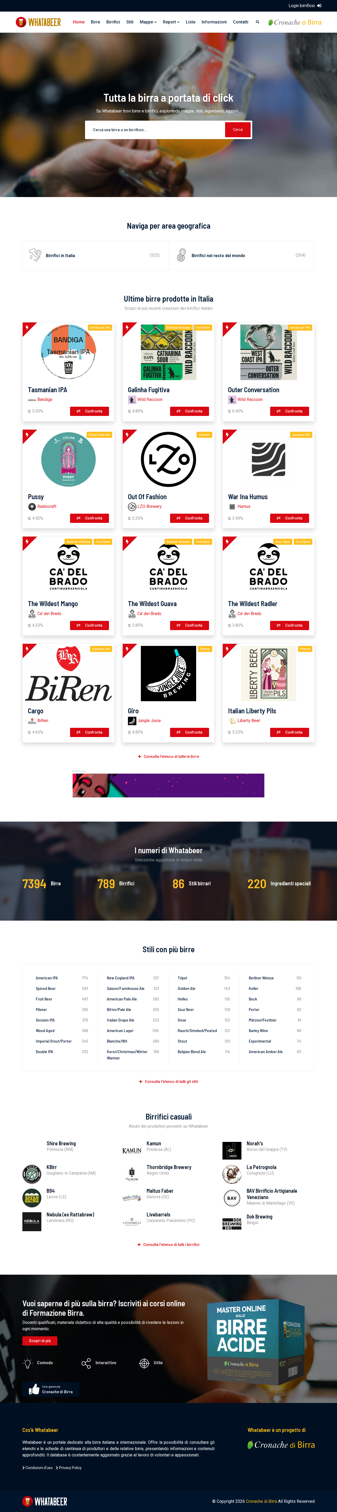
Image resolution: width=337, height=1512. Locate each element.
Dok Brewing (259, 1216)
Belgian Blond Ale (204, 1051)
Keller (275, 988)
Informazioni (214, 21)
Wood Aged (62, 1030)
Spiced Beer (62, 988)
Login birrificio (302, 5)
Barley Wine (275, 1030)
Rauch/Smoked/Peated (204, 1030)
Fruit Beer (62, 998)
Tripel (204, 977)
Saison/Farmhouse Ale (133, 988)
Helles (204, 998)
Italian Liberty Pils (252, 710)
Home (79, 21)
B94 (51, 1190)
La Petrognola (261, 1167)
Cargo (35, 710)
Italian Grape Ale (133, 1019)
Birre (95, 21)
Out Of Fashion (147, 496)
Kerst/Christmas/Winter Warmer (133, 1054)
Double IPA (62, 1051)
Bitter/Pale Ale (133, 1009)
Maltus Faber (160, 1190)
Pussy (36, 496)
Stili (129, 21)
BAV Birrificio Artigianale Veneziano (272, 1193)
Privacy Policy (70, 1468)
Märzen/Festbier (275, 1019)
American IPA (62, 977)
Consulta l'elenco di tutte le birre (171, 756)
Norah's (255, 1143)
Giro (133, 710)
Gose (204, 1019)
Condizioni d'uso (39, 1468)
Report (169, 21)
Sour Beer (204, 1009)
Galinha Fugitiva (149, 389)
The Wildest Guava (152, 603)
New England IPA (133, 977)
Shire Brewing (61, 1143)
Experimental (275, 1040)
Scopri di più (40, 1341)
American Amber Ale (275, 1051)
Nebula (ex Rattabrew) (70, 1214)
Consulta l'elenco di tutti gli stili (171, 1081)
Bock (275, 998)
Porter (275, 1009)
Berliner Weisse (275, 977)
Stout (204, 1040)
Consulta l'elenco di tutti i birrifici (171, 1245)
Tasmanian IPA (47, 389)
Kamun (154, 1143)
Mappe (146, 21)
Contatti (240, 21)
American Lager (133, 1030)
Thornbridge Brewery (169, 1167)
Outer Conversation (253, 389)
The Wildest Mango (53, 603)
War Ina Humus (248, 496)
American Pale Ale (133, 998)
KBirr (52, 1167)
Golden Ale (204, 988)
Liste (190, 21)
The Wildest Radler (252, 603)
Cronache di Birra (261, 1501)
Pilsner (62, 1009)
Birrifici (113, 21)
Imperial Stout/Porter (62, 1040)
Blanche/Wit (133, 1040)
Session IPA (62, 1019)
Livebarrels (158, 1214)
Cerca (238, 129)
